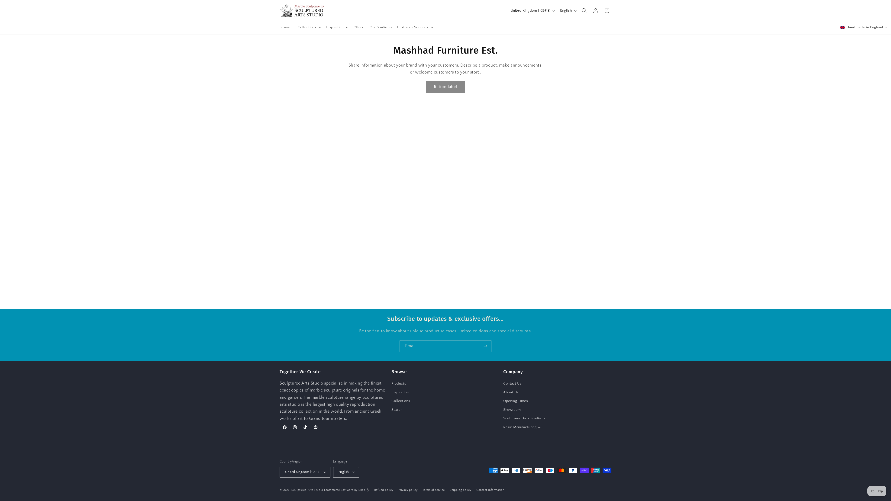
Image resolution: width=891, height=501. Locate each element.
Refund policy (384, 489)
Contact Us (512, 383)
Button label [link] (445, 87)
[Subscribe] (485, 346)
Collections (400, 401)
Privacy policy (408, 489)
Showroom (512, 410)
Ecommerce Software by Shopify (346, 489)
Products (398, 383)
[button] (309, 27)
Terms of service (434, 489)
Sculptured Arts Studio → (524, 418)
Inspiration (400, 392)
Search (397, 410)
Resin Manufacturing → (522, 427)
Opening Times (515, 401)
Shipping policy (460, 489)
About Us (511, 392)
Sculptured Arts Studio (307, 489)
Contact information (490, 489)
